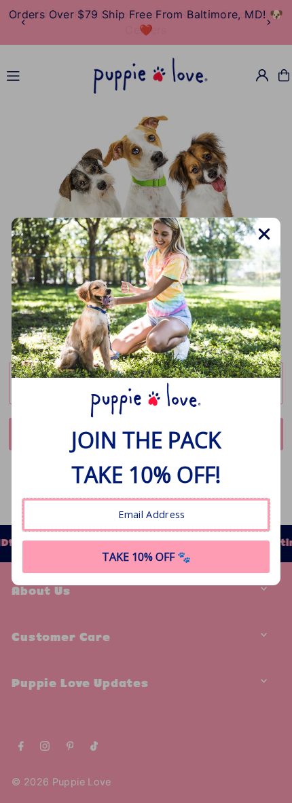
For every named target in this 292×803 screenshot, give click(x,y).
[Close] (264, 234)
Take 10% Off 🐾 (146, 556)
